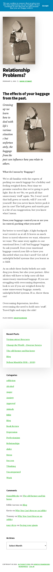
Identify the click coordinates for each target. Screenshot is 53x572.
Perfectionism (13, 438)
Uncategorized (20, 318)
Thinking (11, 466)
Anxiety (10, 398)
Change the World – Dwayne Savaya (24, 345)
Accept (45, 5)
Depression (11, 432)
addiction (11, 380)
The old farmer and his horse (20, 351)
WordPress (23, 566)
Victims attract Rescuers (18, 339)
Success (10, 460)
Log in (31, 566)
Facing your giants (29, 525)
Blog (8, 356)
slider (9, 449)
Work (9, 478)
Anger (9, 392)
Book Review (12, 426)
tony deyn (11, 525)
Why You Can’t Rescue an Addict (30, 510)
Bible (8, 415)
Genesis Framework (42, 564)
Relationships (12, 443)
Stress (9, 455)
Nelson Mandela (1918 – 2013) (20, 362)
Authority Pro (24, 564)
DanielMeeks (12, 496)
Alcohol (10, 386)
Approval (10, 403)
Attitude (10, 409)
